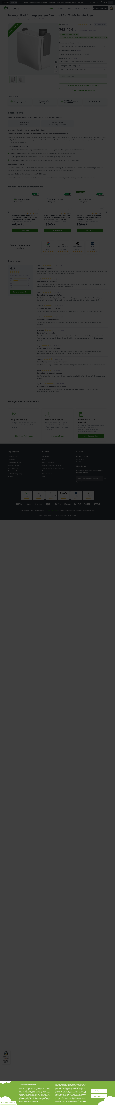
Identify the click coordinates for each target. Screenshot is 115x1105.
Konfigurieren (98, 1091)
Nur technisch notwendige (8, 1102)
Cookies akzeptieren (99, 1096)
